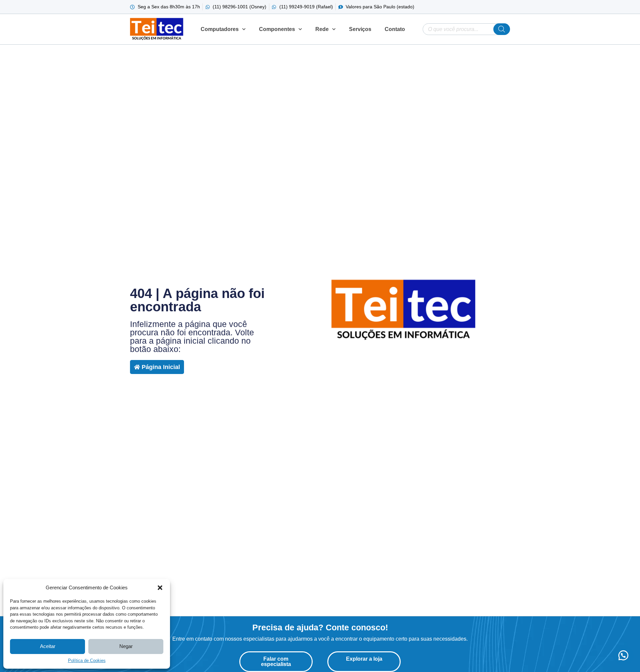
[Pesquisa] (501, 29)
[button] (160, 587)
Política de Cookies (87, 660)
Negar (126, 646)
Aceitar (47, 646)
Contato (395, 29)
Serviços (360, 29)
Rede (322, 29)
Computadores (220, 29)
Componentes (277, 29)
